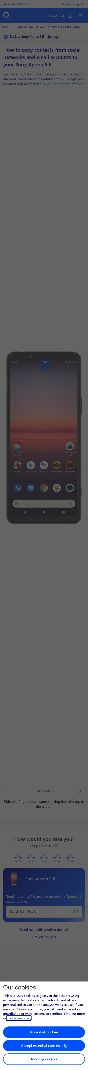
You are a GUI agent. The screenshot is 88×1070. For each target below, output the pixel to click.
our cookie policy (19, 1018)
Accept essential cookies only (44, 1045)
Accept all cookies (44, 1032)
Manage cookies (44, 1059)
